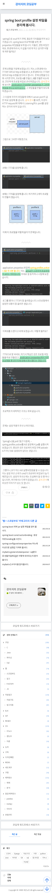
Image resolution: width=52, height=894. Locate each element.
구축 (27, 752)
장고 (28, 679)
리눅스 (28, 731)
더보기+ (46, 866)
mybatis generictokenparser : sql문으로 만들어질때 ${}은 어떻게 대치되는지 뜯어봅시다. (20, 556)
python (43, 854)
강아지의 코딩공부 (26, 4)
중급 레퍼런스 (27, 794)
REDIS (27, 762)
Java (28, 653)
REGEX (27, 721)
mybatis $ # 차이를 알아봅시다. (15, 564)
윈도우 (28, 736)
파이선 (28, 658)
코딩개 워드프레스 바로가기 (26, 626)
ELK (27, 711)
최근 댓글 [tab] (37, 834)
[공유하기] (14, 493)
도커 (27, 747)
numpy (28, 804)
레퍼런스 (27, 778)
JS (28, 689)
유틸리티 (27, 815)
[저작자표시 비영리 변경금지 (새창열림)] (46, 487)
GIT (27, 716)
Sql (28, 663)
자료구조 (28, 700)
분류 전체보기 (27, 635)
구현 (27, 773)
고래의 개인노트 (24, 890)
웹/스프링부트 (12, 30)
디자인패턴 (27, 757)
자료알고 (27, 695)
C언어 (8, 854)
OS (27, 726)
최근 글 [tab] (14, 834)
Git (22, 858)
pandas (28, 799)
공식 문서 (45, 81)
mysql (26, 862)
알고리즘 (28, 705)
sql (28, 858)
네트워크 (27, 768)
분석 (28, 788)
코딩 (27, 642)
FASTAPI (28, 684)
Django (17, 854)
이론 (28, 741)
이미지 (28, 809)
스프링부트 (12, 521)
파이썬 (14, 858)
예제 (28, 783)
